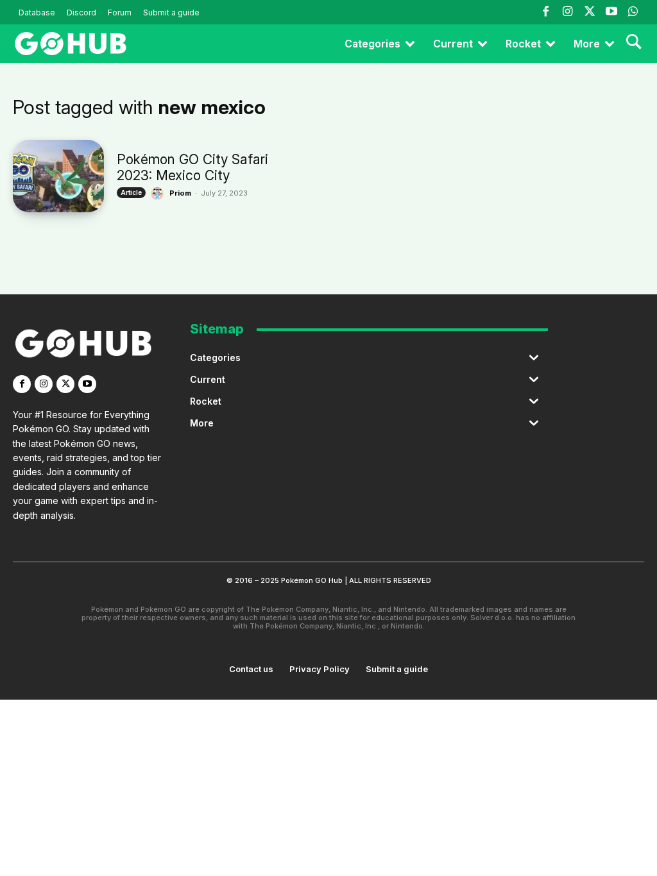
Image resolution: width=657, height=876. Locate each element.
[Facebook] (545, 12)
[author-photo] (159, 193)
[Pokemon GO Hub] (70, 43)
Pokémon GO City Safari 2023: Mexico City (192, 167)
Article (131, 192)
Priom (180, 193)
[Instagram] (567, 12)
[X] (65, 384)
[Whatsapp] (633, 12)
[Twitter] (589, 12)
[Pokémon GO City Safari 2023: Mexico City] (58, 176)
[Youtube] (611, 12)
